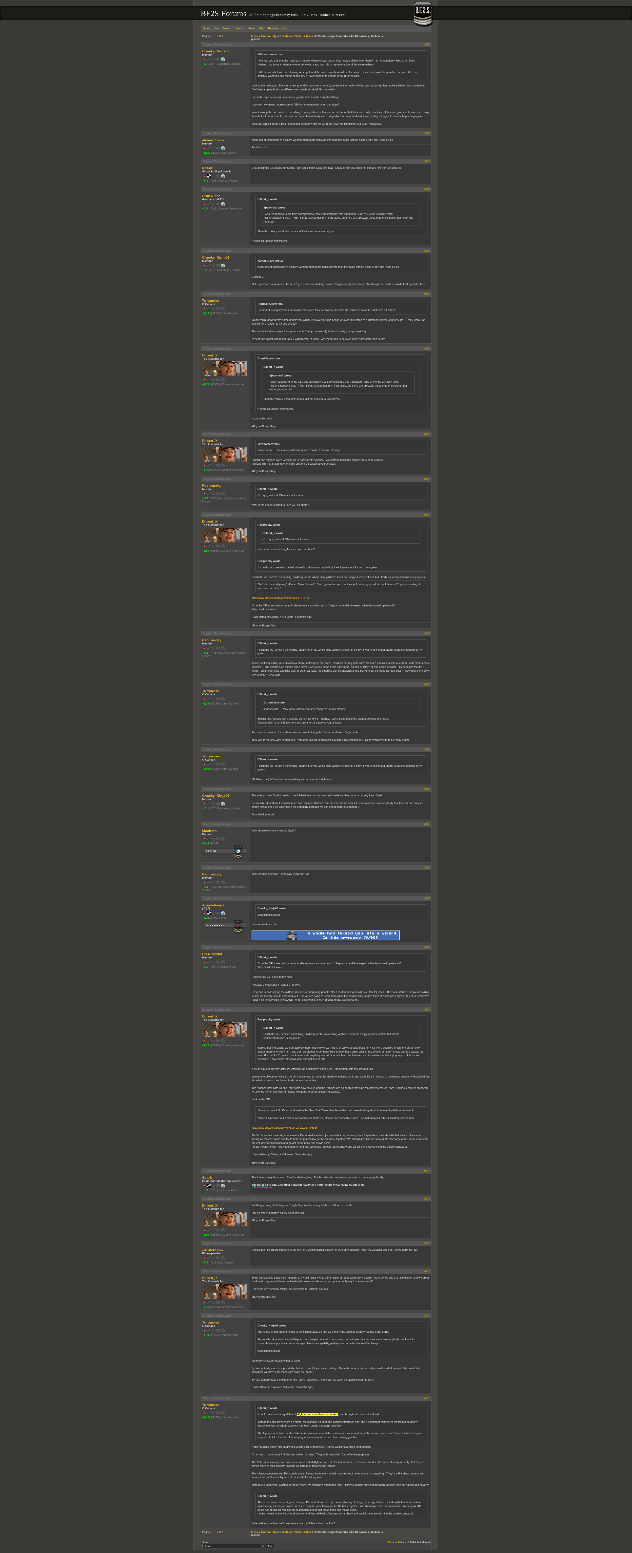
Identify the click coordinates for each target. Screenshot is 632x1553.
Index (254, 36)
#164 (427, 788)
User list (240, 28)
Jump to (207, 1542)
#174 (427, 1315)
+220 (205, 966)
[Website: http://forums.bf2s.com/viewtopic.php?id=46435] (223, 205)
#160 (427, 514)
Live (216, 28)
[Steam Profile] (209, 177)
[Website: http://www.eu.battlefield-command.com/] (223, 60)
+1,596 (206, 313)
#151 (427, 44)
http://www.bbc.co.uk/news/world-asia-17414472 (281, 597)
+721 (205, 498)
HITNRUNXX (212, 954)
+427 (205, 208)
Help (261, 28)
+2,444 (206, 843)
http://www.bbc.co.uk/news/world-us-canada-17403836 (284, 1127)
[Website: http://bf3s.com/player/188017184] (223, 914)
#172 (427, 1243)
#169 (427, 1009)
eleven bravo (213, 140)
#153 (427, 161)
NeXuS (207, 168)
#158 (427, 434)
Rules (251, 28)
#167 (427, 898)
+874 (205, 1190)
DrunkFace (211, 196)
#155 (427, 250)
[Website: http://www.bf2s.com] (223, 177)
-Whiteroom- (212, 1250)
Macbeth (209, 831)
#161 (427, 633)
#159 (427, 478)
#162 (427, 684)
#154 (427, 189)
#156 (427, 293)
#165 (427, 824)
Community (268, 36)
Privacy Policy (396, 1542)
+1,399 (206, 152)
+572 (205, 1262)
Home (206, 28)
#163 (427, 749)
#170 (427, 1170)
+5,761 (206, 917)
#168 (427, 947)
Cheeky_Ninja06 (215, 51)
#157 (427, 348)
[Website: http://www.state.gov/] (223, 149)
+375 (205, 180)
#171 (427, 1198)
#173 (427, 1271)
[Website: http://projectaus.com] (223, 1186)
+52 (204, 63)
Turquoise (210, 301)
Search (226, 28)
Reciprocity (211, 486)
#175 (427, 1398)
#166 (427, 867)
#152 (427, 133)
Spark (207, 1178)
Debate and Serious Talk (295, 36)
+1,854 (206, 384)
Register (273, 28)
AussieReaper (214, 905)
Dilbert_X (209, 355)
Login (285, 28)
